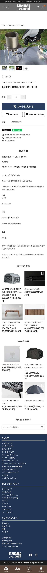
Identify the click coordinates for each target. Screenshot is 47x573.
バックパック (6, 492)
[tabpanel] (23, 47)
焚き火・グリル (7, 449)
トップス (5, 500)
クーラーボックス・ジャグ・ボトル (14, 463)
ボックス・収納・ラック (10, 469)
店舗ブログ (6, 526)
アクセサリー (6, 506)
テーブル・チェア (8, 452)
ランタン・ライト (7, 446)
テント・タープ (7, 443)
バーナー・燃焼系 (8, 457)
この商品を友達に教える (11, 138)
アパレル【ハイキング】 (10, 497)
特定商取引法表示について (12, 543)
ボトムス (5, 503)
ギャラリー (6, 532)
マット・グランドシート (10, 460)
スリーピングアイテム (10, 455)
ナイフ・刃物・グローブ (10, 472)
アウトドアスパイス (9, 478)
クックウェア (6, 509)
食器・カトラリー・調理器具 (12, 466)
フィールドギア (7, 512)
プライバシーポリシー (10, 546)
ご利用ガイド (6, 538)
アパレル (5, 475)
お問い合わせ (12, 114)
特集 (3, 529)
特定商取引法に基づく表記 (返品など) (16, 135)
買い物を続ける (8, 140)
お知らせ (5, 523)
